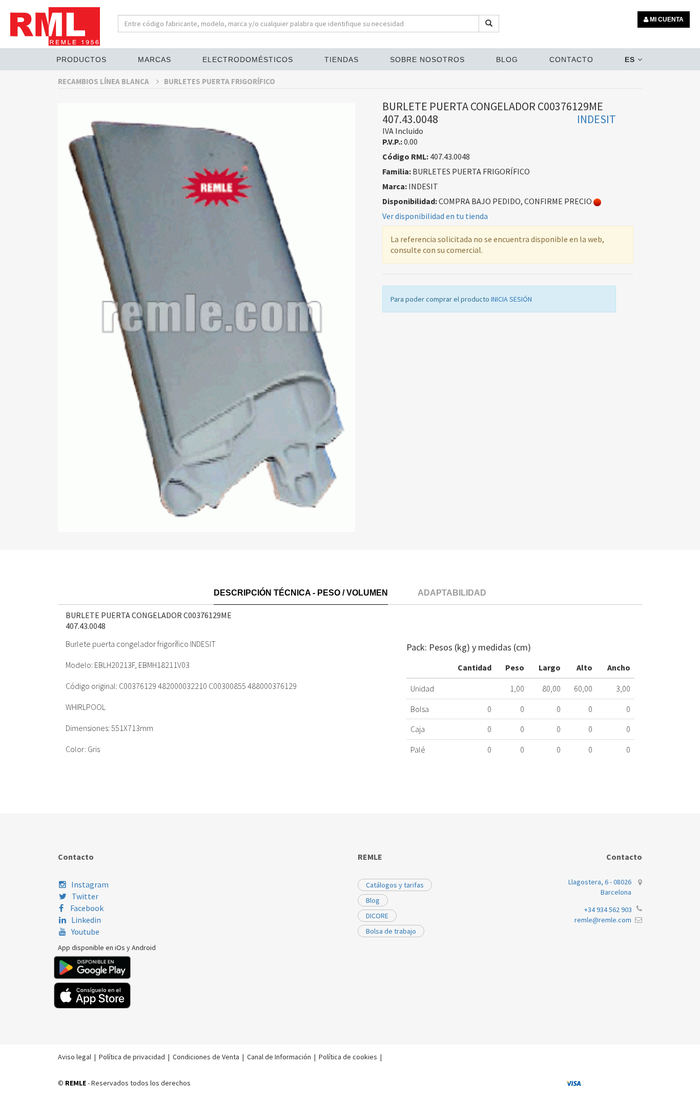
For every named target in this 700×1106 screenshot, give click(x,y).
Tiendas (341, 59)
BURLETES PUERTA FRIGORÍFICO (219, 81)
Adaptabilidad (452, 592)
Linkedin (86, 920)
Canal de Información (279, 1056)
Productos (81, 59)
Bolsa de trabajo (391, 931)
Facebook (86, 908)
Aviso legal (74, 1056)
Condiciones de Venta (206, 1056)
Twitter (85, 896)
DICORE (377, 915)
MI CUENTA (666, 19)
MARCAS (154, 59)
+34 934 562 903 (608, 909)
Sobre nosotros (427, 59)
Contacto (571, 59)
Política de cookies (348, 1056)
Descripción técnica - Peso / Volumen (301, 592)
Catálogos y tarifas (395, 885)
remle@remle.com (602, 919)
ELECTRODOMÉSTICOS (247, 59)
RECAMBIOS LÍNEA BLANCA (104, 81)
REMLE (75, 1083)
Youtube (85, 931)
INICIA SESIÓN (511, 299)
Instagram (90, 884)
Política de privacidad (132, 1056)
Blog (507, 59)
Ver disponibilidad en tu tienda (435, 216)
